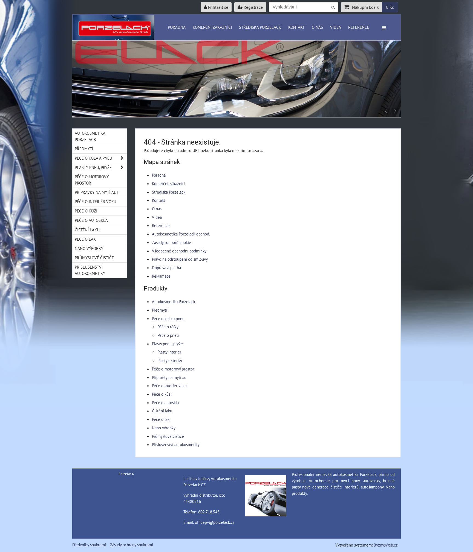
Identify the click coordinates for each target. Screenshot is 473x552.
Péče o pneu (168, 335)
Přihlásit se (217, 7)
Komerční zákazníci (212, 27)
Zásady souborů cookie (171, 242)
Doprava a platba (166, 267)
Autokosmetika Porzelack (173, 301)
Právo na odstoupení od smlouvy (180, 259)
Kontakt (296, 27)
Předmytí (159, 310)
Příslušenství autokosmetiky (176, 444)
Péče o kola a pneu (168, 318)
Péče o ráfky (167, 326)
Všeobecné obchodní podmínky (179, 251)
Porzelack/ (126, 474)
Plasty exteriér (169, 360)
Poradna (177, 27)
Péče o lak (160, 419)
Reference (358, 27)
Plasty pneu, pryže (167, 343)
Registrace (253, 7)
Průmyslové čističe (168, 436)
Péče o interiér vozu (169, 385)
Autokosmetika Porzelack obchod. (181, 234)
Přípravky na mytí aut (170, 377)
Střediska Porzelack (260, 27)
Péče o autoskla (165, 402)
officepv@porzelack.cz (215, 522)
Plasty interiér (169, 352)
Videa (335, 27)
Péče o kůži (162, 394)
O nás (317, 27)
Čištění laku (162, 410)
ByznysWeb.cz (386, 545)
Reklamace (161, 276)
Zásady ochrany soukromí (131, 544)
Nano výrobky (163, 427)
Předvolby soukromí (89, 544)
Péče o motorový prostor (173, 369)
